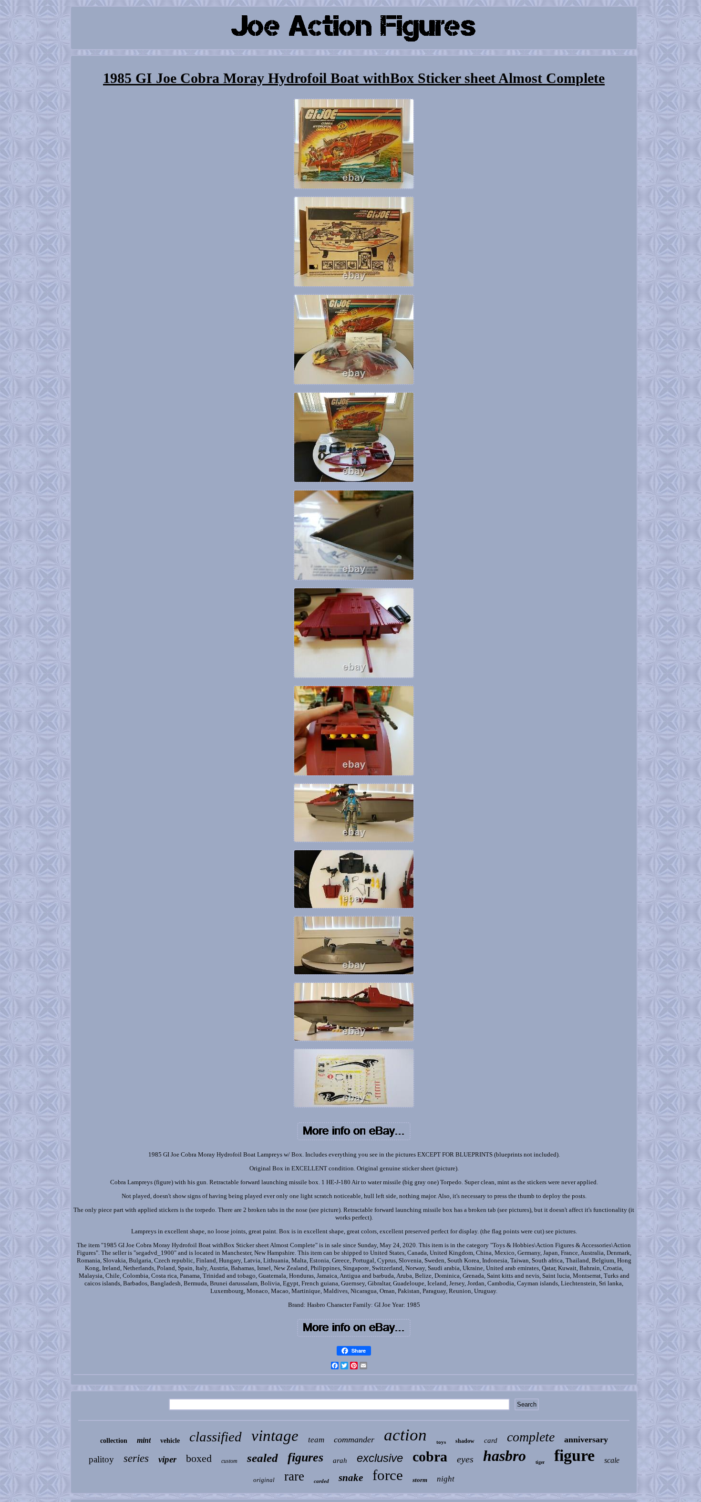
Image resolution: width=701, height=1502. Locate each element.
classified (215, 1436)
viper (167, 1459)
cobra (429, 1456)
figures (305, 1457)
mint (144, 1440)
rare (294, 1476)
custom (229, 1461)
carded (321, 1481)
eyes (465, 1459)
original (264, 1479)
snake (351, 1477)
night (445, 1478)
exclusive (380, 1457)
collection (113, 1440)
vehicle (170, 1440)
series (136, 1458)
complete (531, 1436)
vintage (275, 1435)
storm (419, 1479)
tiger (540, 1462)
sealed (262, 1457)
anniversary (586, 1439)
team (316, 1439)
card (490, 1440)
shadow (464, 1441)
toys (441, 1442)
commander (354, 1439)
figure (574, 1455)
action (405, 1435)
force (387, 1475)
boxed (199, 1458)
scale (611, 1460)
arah (340, 1460)
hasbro (504, 1455)
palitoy (101, 1459)
